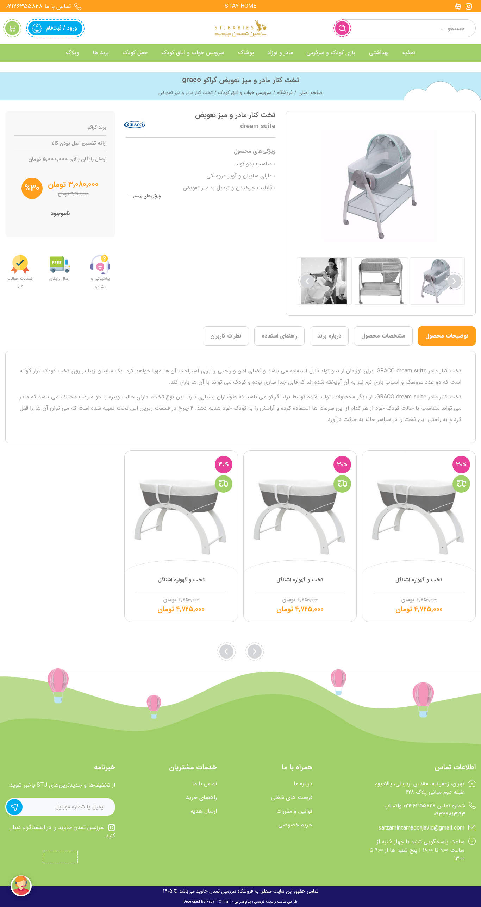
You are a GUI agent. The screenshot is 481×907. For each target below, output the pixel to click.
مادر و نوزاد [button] (280, 52)
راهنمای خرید (201, 797)
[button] (307, 281)
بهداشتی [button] (379, 52)
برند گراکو (96, 127)
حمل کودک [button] (135, 52)
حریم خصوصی (295, 825)
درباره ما (303, 784)
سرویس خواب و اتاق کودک (244, 92)
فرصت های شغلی (291, 797)
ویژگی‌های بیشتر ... (145, 196)
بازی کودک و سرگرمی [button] (330, 52)
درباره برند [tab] (329, 336)
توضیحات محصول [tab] (446, 336)
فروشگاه (285, 92)
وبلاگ (72, 52)
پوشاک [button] (246, 52)
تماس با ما (204, 784)
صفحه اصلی (310, 92)
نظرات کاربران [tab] (226, 336)
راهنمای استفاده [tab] (279, 336)
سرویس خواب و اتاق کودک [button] (192, 52)
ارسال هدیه (203, 811)
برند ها (101, 52)
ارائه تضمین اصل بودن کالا (79, 143)
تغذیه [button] (408, 52)
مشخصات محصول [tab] (383, 336)
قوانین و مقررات (294, 811)
